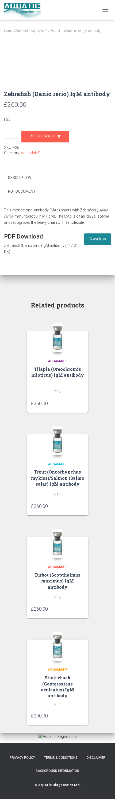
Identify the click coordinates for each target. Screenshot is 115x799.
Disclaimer (96, 758)
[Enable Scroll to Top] (104, 788)
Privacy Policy (22, 758)
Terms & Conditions (61, 758)
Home (8, 31)
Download (98, 238)
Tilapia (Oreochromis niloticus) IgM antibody (57, 372)
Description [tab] (19, 177)
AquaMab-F (39, 31)
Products (21, 31)
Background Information (57, 771)
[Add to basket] (81, 403)
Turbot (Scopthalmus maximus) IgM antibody (57, 581)
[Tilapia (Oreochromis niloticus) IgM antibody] (57, 338)
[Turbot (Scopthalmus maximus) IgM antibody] (57, 544)
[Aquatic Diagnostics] (24, 10)
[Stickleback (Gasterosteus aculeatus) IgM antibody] (57, 646)
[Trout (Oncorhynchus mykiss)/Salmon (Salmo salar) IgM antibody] (57, 441)
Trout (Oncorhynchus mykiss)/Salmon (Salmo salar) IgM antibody (57, 478)
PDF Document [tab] (22, 191)
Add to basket (42, 136)
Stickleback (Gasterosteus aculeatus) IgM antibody (57, 686)
